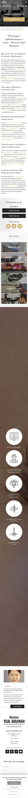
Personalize (14, 791)
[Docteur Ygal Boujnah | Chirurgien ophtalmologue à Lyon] (4, 2)
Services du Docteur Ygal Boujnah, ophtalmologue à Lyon (15, 28)
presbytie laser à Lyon (9, 152)
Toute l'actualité (17, 706)
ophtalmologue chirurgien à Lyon (13, 123)
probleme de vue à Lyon (9, 158)
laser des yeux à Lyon (6, 110)
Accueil (2, 28)
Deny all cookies (14, 787)
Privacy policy (14, 794)
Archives (3, 82)
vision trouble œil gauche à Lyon (13, 163)
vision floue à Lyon (21, 156)
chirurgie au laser (10, 78)
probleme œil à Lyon (6, 165)
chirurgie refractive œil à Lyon (12, 128)
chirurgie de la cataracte (11, 77)
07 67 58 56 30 (6, 6)
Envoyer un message (14, 210)
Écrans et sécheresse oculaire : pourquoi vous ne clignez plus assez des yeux (13, 690)
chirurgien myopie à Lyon (7, 132)
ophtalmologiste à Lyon (11, 185)
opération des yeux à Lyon (16, 104)
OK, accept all (14, 782)
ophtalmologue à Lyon (19, 176)
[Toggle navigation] (26, 2)
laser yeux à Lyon (19, 108)
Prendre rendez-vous (14, 19)
